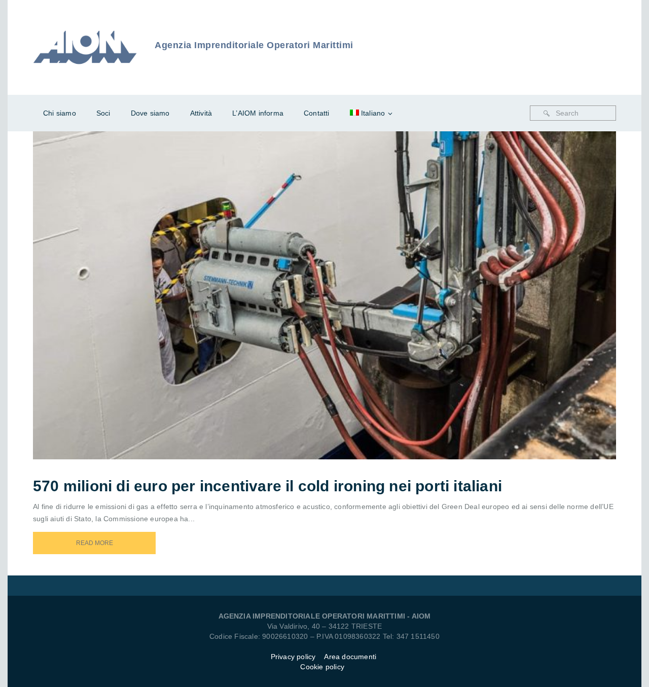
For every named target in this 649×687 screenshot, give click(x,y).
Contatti (317, 113)
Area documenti (351, 657)
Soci (103, 113)
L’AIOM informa (257, 113)
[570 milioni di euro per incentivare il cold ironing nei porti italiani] (338, 282)
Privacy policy (293, 657)
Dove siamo (150, 113)
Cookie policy (322, 667)
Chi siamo (59, 113)
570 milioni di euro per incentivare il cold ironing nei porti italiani (267, 486)
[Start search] (547, 113)
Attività (201, 113)
